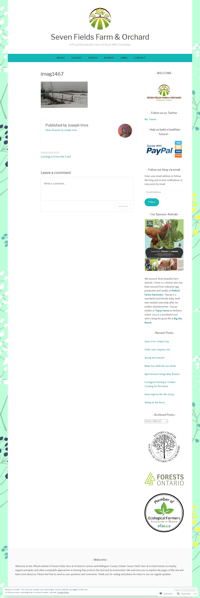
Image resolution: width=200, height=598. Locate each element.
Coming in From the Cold (56, 154)
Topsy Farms (162, 310)
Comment (123, 206)
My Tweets (150, 119)
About (61, 57)
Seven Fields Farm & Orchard (100, 37)
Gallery (76, 57)
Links (124, 57)
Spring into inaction (155, 357)
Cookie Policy (63, 592)
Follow (151, 202)
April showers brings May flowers (162, 374)
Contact (140, 57)
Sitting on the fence (155, 402)
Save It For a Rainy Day (157, 341)
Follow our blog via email (164, 169)
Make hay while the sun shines (160, 366)
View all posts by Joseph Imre (61, 130)
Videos (93, 57)
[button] (164, 238)
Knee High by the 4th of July (159, 394)
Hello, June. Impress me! (157, 349)
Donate (109, 57)
